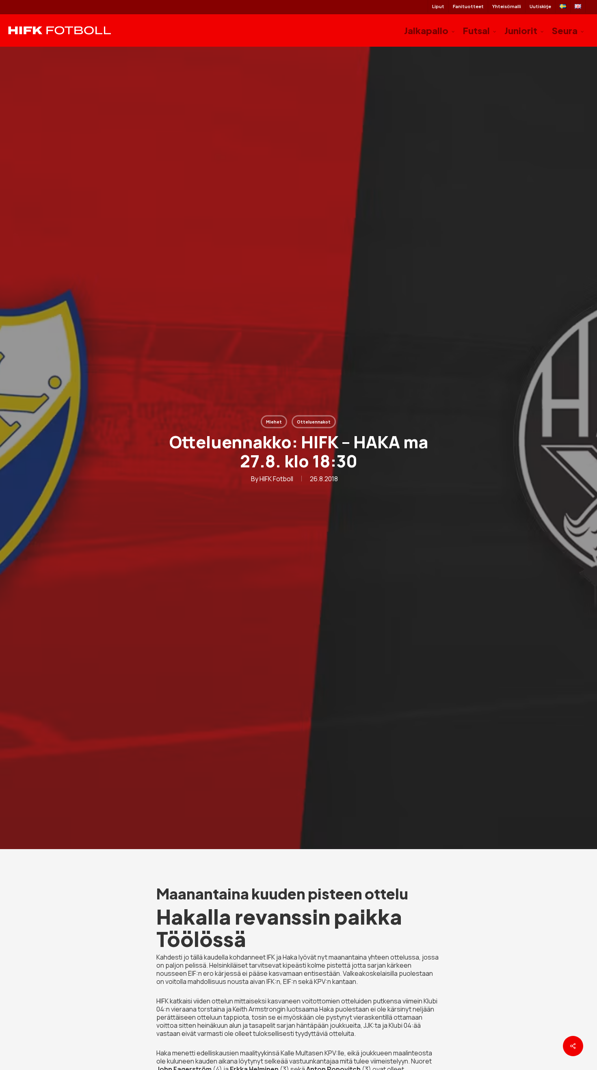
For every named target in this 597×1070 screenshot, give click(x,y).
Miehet (274, 421)
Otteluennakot (314, 421)
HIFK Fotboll (276, 478)
